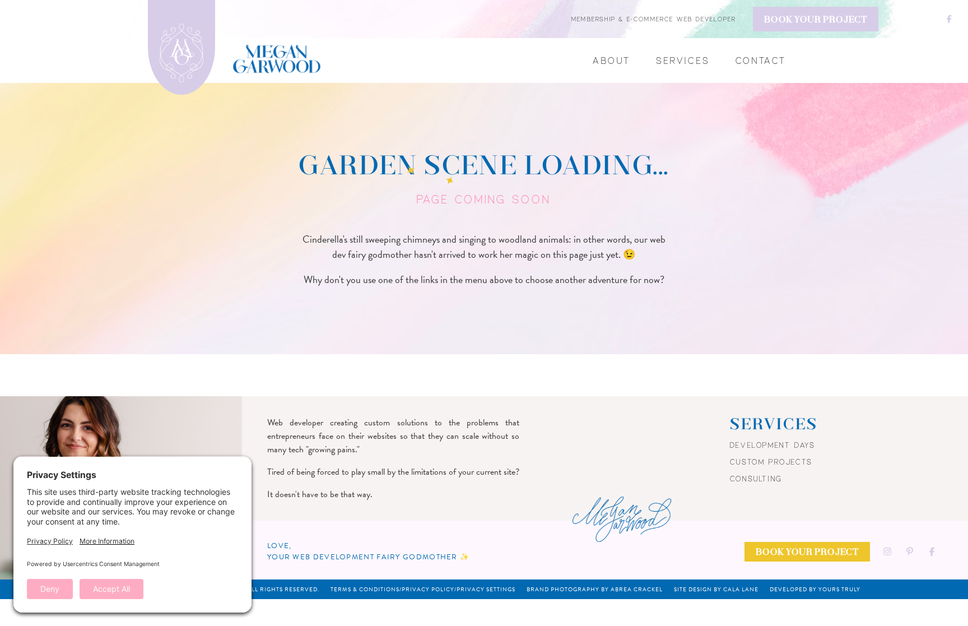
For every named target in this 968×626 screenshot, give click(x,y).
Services (683, 60)
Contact (761, 60)
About (612, 60)
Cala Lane (740, 589)
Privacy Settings (486, 589)
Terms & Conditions (365, 589)
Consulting (756, 478)
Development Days (773, 444)
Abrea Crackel (637, 589)
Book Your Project (815, 20)
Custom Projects (771, 461)
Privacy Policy (428, 589)
